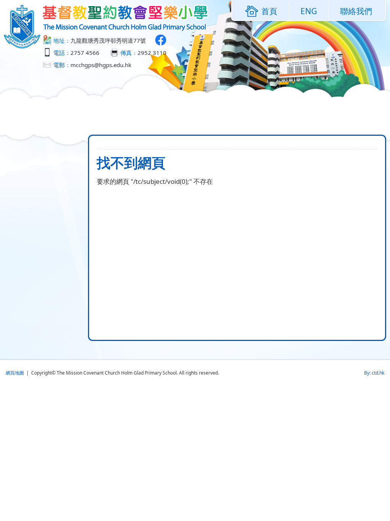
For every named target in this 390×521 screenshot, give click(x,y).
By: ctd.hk (374, 373)
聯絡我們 (356, 11)
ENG (308, 11)
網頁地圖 (15, 373)
